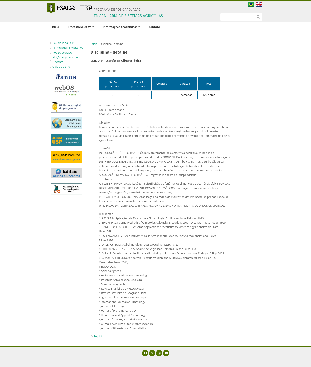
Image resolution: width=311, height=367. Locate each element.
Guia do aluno (61, 66)
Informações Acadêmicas (120, 27)
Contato (154, 27)
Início (55, 27)
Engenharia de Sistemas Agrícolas (128, 15)
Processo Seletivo (80, 27)
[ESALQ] (69, 8)
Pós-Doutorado (62, 52)
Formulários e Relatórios (67, 48)
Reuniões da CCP (63, 43)
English (98, 336)
